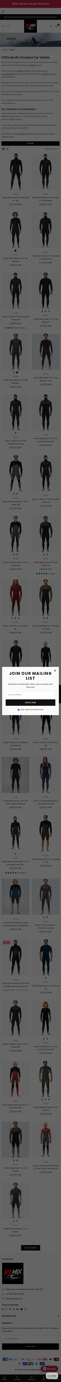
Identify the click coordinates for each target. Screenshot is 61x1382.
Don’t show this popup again (32, 710)
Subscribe (30, 702)
